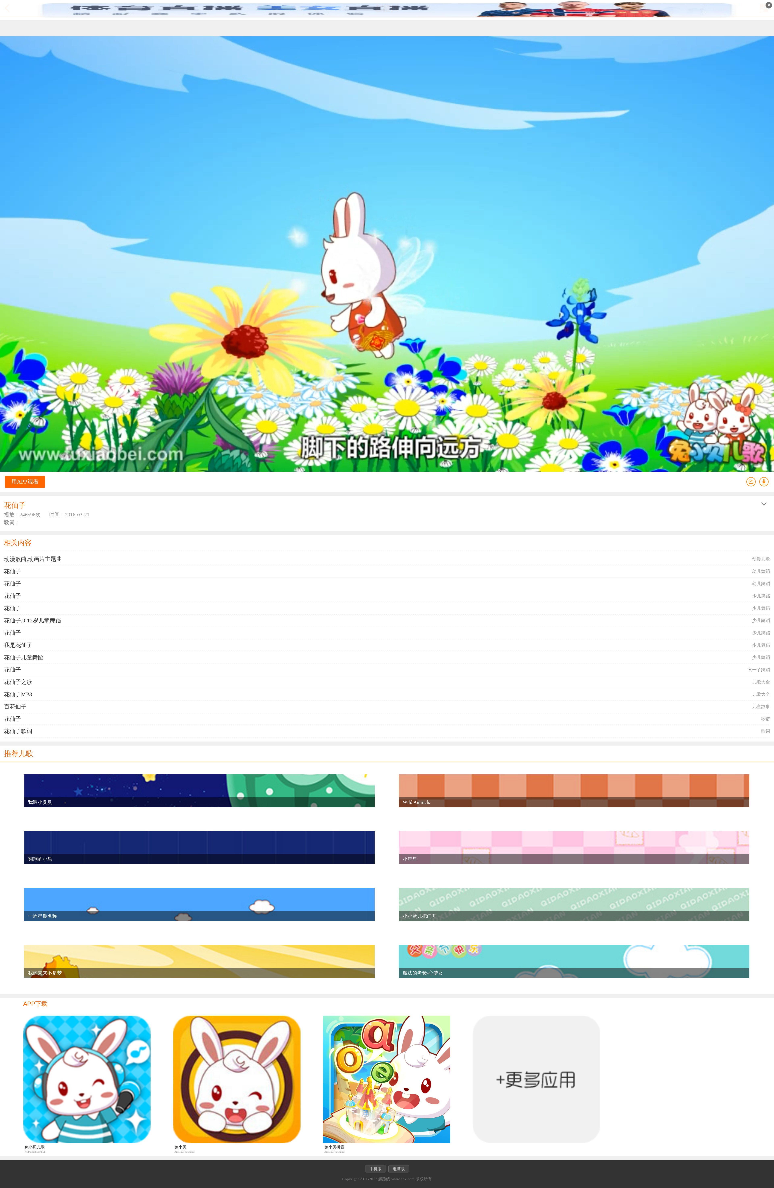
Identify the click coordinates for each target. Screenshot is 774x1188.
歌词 (765, 731)
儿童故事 (761, 706)
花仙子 (12, 571)
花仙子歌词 (18, 731)
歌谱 (765, 718)
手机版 (375, 1169)
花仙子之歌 (18, 682)
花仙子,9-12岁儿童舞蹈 (32, 620)
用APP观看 (25, 482)
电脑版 (399, 1169)
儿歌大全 (761, 682)
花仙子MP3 (18, 694)
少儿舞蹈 (761, 595)
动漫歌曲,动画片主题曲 (33, 559)
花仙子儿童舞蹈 (24, 657)
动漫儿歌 (761, 559)
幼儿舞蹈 (761, 571)
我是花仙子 (18, 645)
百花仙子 (15, 706)
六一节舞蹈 (759, 669)
